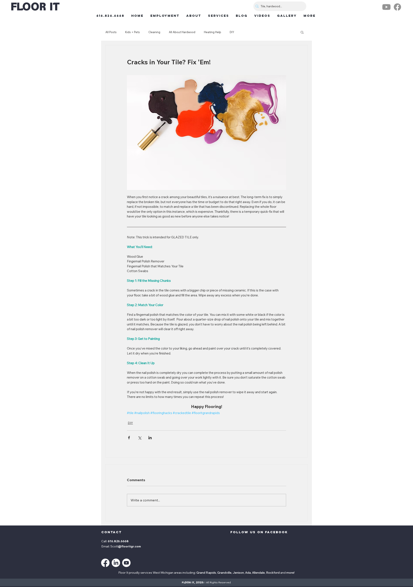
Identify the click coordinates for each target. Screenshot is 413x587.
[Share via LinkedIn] (150, 438)
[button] (302, 32)
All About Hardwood (182, 32)
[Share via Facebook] (129, 438)
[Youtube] (386, 7)
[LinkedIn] (116, 563)
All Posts (111, 32)
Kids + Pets (132, 32)
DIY (232, 32)
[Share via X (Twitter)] (139, 438)
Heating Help (212, 32)
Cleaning (154, 32)
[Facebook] (397, 7)
